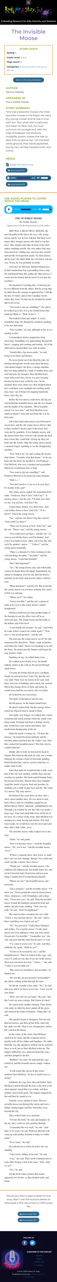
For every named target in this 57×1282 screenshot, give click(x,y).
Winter (10, 70)
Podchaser (39, 1262)
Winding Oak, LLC (37, 1274)
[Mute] (38, 178)
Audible (39, 1265)
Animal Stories (27, 66)
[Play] (8, 178)
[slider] (23, 178)
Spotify (39, 1255)
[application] (28, 178)
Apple (39, 1259)
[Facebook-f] (24, 1243)
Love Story (41, 66)
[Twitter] (32, 1243)
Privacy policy (28, 1277)
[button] (28, 2)
